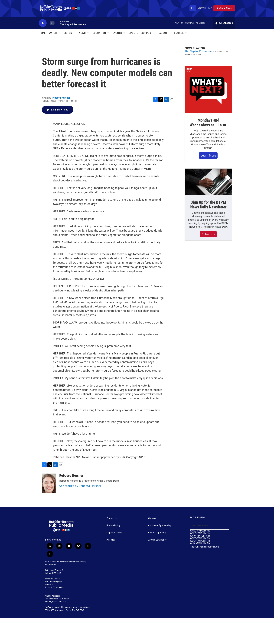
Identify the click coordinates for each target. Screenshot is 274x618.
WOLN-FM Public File (200, 541)
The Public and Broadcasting (204, 547)
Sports (133, 33)
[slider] (57, 23)
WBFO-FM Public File (200, 538)
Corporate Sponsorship (159, 525)
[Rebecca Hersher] (49, 483)
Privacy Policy (113, 525)
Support (147, 33)
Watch (53, 33)
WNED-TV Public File (200, 531)
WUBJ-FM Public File (200, 543)
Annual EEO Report (157, 540)
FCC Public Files (198, 517)
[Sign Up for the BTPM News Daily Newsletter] (208, 182)
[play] (42, 23)
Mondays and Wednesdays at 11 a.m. (208, 122)
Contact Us (112, 518)
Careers (152, 518)
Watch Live (205, 8)
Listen (68, 33)
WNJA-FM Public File (200, 536)
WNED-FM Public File (200, 533)
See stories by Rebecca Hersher (80, 486)
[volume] (52, 23)
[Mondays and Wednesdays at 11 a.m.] (208, 89)
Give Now (225, 8)
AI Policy (111, 540)
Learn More (208, 155)
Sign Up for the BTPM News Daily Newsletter (208, 204)
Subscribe (208, 234)
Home (42, 33)
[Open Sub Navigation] (59, 33)
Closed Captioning (157, 532)
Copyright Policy (115, 532)
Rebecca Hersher (61, 97)
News (82, 33)
